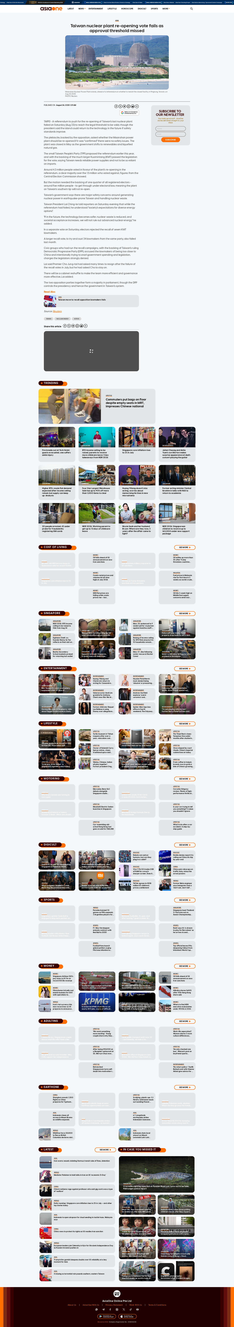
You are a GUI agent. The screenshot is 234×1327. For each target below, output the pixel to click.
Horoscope (127, 9)
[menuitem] (70, 9)
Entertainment (96, 9)
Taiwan (48, 319)
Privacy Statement (114, 1305)
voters (76, 319)
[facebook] (116, 106)
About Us (72, 1305)
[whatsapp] (129, 106)
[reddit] (133, 106)
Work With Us (135, 1305)
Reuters (57, 311)
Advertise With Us (91, 1305)
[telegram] (124, 106)
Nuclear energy (63, 319)
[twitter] (120, 106)
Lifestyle (112, 9)
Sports (154, 9)
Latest (71, 9)
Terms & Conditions (157, 1305)
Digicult (142, 9)
